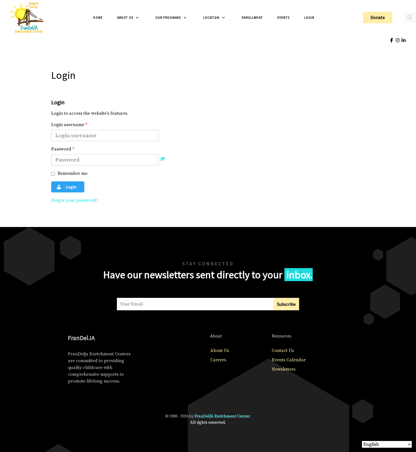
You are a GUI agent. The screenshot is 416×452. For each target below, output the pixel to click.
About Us (219, 350)
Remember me (72, 173)
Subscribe (286, 304)
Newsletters (283, 369)
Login (70, 187)
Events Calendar (289, 360)
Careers (218, 360)
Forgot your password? (74, 200)
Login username (69, 125)
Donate (377, 17)
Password (62, 149)
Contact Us (283, 350)
